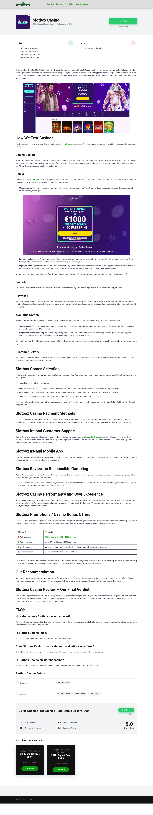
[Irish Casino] (23, 3)
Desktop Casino (64, 694)
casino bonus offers (34, 180)
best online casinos (68, 144)
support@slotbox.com (94, 437)
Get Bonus (30, 769)
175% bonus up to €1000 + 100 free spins (60, 537)
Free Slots (69, 4)
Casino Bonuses (82, 4)
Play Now (123, 21)
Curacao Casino (64, 682)
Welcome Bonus (34, 751)
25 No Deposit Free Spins (61, 756)
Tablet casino (94, 694)
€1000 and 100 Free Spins (30, 755)
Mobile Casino (80, 694)
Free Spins (23, 751)
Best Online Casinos (54, 4)
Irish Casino (29, 799)
